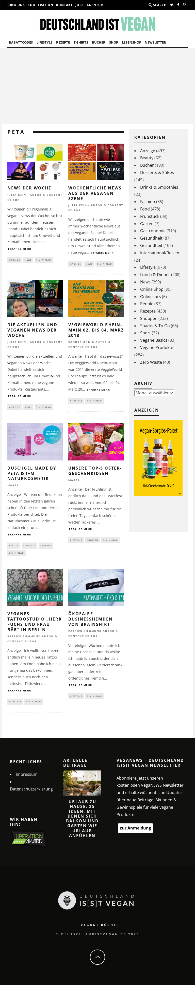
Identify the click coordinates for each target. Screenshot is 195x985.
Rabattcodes (21, 42)
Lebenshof (131, 42)
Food (145, 209)
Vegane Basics (153, 340)
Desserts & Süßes (157, 172)
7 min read (43, 407)
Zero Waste (151, 362)
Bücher (98, 42)
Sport (145, 333)
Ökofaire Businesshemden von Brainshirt (90, 619)
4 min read (94, 400)
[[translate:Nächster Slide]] (95, 775)
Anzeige (14, 259)
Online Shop (152, 289)
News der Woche (29, 188)
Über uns (16, 5)
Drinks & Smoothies (159, 187)
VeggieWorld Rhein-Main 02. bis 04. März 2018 (96, 330)
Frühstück (149, 216)
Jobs (79, 5)
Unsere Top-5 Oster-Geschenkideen (95, 470)
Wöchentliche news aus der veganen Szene (95, 193)
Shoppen (46, 545)
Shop (113, 42)
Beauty (14, 545)
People (146, 303)
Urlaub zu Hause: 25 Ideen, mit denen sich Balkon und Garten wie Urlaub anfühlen (82, 818)
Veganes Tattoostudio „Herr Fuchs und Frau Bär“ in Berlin (34, 621)
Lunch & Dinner (155, 274)
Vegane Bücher (100, 925)
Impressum (27, 774)
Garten (147, 223)
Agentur (95, 5)
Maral (13, 485)
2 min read (16, 552)
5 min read (33, 701)
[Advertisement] (97, 85)
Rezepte (63, 42)
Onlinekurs (150, 296)
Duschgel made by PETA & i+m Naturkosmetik (31, 473)
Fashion (147, 201)
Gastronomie (153, 231)
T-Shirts (81, 42)
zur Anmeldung (135, 828)
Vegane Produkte (156, 347)
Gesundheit (151, 238)
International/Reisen (159, 253)
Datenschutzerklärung (31, 789)
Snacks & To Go (155, 326)
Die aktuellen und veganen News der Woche (32, 330)
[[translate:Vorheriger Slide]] (83, 775)
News (28, 259)
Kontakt (64, 5)
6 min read (43, 259)
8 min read (104, 263)
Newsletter (155, 42)
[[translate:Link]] (172, 5)
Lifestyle (44, 42)
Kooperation (40, 5)
